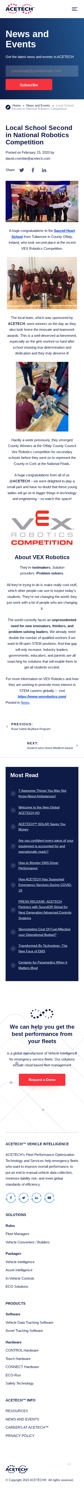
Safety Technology (20, 1383)
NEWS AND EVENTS (22, 1419)
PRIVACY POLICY (20, 1436)
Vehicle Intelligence (20, 1262)
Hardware (13, 1342)
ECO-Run (13, 1375)
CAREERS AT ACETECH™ (27, 1427)
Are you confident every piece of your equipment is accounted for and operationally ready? (46, 846)
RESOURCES (17, 1411)
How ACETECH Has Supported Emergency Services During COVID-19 (45, 884)
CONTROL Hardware (22, 1350)
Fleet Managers (17, 1234)
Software (13, 1314)
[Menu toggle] (74, 9)
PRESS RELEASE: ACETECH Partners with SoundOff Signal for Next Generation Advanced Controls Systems (44, 910)
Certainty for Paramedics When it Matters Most (42, 965)
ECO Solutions (17, 1286)
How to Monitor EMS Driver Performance (38, 865)
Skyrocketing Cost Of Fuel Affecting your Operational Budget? (44, 932)
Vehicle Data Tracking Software (29, 1322)
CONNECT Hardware (22, 1367)
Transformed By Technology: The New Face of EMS (42, 948)
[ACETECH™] (20, 9)
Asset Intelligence (19, 1270)
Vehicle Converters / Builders (28, 1242)
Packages (13, 1253)
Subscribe (29, 85)
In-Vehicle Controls (20, 1278)
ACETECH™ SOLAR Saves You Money (42, 826)
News (25, 702)
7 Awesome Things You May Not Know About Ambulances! (42, 793)
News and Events (38, 105)
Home (17, 105)
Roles (10, 1226)
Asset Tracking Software (24, 1331)
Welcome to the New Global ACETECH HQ (39, 810)
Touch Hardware (18, 1359)
